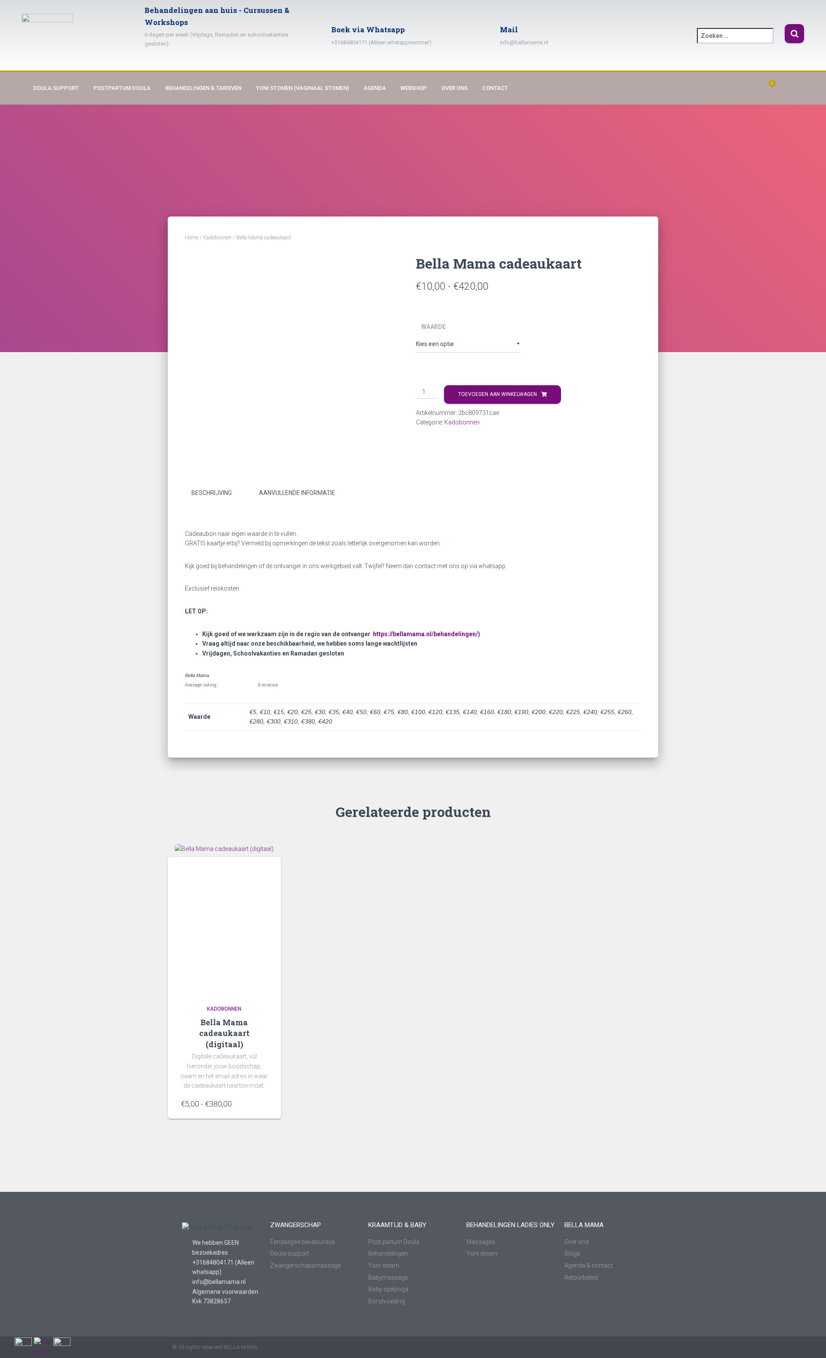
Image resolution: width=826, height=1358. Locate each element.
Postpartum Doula (122, 88)
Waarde (433, 326)
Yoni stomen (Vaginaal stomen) (302, 88)
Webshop (414, 88)
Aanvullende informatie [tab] (297, 492)
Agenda (375, 88)
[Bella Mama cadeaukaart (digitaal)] (224, 919)
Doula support (56, 88)
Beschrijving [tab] (211, 492)
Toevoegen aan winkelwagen (497, 394)
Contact (495, 88)
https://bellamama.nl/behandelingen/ (425, 634)
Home (191, 238)
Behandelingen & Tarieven (203, 88)
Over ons (454, 88)
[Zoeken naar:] (740, 41)
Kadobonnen (217, 238)
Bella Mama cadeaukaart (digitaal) (224, 1033)
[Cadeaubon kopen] (263, 1103)
